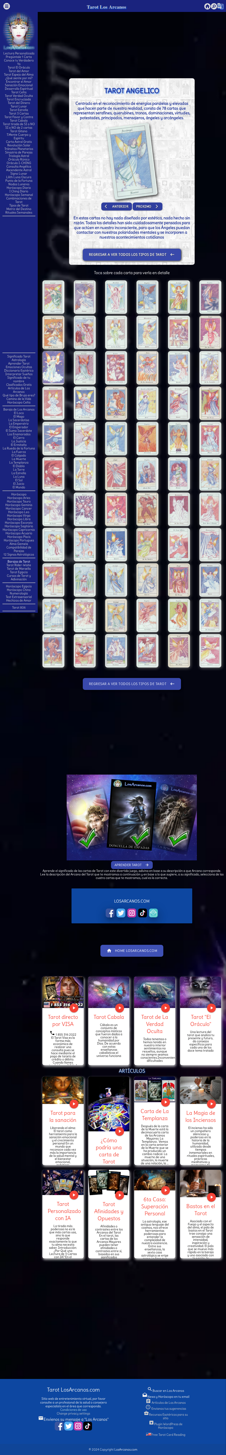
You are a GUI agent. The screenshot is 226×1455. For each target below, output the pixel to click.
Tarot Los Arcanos (106, 6)
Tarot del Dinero (19, 103)
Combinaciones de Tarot (19, 200)
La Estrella (18, 473)
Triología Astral (19, 156)
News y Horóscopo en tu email (165, 1397)
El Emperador (18, 427)
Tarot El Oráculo (19, 67)
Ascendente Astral (19, 170)
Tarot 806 (19, 607)
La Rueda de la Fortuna (19, 448)
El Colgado (18, 455)
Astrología (19, 360)
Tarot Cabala (19, 120)
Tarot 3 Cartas (19, 113)
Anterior (116, 206)
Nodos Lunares (18, 184)
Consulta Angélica (18, 166)
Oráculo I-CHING (19, 163)
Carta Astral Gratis (19, 142)
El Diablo (19, 466)
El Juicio (18, 484)
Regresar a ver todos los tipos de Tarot (132, 254)
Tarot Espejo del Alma (19, 74)
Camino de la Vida (18, 399)
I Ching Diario (18, 191)
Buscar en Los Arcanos (165, 1391)
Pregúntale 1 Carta (19, 57)
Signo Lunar (18, 174)
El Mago (18, 416)
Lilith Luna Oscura (18, 177)
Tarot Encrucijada (19, 99)
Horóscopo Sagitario (19, 526)
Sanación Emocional (19, 85)
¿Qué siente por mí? (18, 78)
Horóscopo (18, 494)
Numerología (19, 593)
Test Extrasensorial (19, 597)
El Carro (18, 438)
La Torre (19, 470)
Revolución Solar (18, 145)
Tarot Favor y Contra (18, 117)
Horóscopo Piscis (18, 537)
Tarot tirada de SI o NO (19, 124)
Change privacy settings (73, 1413)
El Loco (19, 413)
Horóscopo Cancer (19, 508)
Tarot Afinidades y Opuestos (109, 1211)
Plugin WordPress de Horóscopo (166, 1426)
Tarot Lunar (19, 106)
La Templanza (18, 462)
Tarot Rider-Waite (18, 565)
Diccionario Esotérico (19, 370)
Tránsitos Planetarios (18, 149)
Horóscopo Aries (18, 498)
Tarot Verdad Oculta (19, 96)
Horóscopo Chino (19, 590)
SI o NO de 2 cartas (18, 128)
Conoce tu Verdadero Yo (19, 62)
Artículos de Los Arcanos (19, 390)
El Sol (19, 480)
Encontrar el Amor (19, 82)
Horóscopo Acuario (19, 533)
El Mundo (19, 487)
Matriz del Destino (18, 209)
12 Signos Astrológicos (19, 554)
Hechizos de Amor (18, 600)
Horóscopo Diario (19, 188)
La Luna (18, 477)
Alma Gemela (18, 544)
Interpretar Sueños (18, 374)
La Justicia (18, 441)
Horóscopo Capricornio (19, 530)
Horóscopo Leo (18, 512)
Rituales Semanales (18, 212)
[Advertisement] (20, 284)
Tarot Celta (18, 92)
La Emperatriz (19, 424)
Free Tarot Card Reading (168, 1435)
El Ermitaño (19, 445)
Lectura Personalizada (18, 53)
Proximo (147, 206)
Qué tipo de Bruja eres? (19, 395)
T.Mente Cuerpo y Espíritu (19, 136)
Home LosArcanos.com (132, 950)
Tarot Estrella (19, 110)
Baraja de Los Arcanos (18, 409)
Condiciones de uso (73, 1410)
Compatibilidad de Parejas (18, 549)
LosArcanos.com (125, 1449)
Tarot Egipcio (19, 572)
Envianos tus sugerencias (165, 1409)
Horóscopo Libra (18, 519)
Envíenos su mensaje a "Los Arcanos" (73, 1419)
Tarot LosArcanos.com (73, 1389)
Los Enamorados (18, 434)
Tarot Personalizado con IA (64, 1211)
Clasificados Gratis (19, 385)
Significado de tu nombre (18, 379)
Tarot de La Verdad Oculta (154, 1024)
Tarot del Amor (19, 71)
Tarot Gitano (18, 131)
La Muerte (19, 459)
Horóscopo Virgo (18, 515)
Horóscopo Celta (18, 402)
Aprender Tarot (19, 363)
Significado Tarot (18, 356)
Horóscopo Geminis (18, 505)
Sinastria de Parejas (18, 152)
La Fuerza (19, 452)
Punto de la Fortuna (18, 181)
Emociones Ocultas (19, 367)
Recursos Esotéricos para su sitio (166, 1416)
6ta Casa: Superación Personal (154, 1206)
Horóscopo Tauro (19, 501)
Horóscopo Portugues (19, 540)
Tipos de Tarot (18, 205)
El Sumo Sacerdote (19, 431)
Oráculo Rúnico (19, 159)
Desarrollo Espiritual (19, 89)
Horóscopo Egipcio (19, 586)
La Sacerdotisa (18, 420)
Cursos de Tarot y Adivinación (19, 577)
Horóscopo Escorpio (19, 523)
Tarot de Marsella (19, 569)
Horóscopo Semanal (19, 195)
